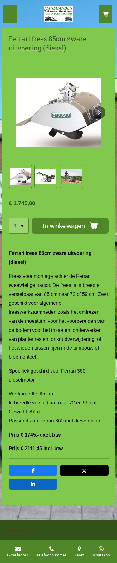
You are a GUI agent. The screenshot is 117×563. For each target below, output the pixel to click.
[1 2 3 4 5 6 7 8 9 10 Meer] (19, 226)
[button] (20, 176)
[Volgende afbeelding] (99, 112)
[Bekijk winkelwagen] (105, 14)
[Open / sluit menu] (10, 14)
